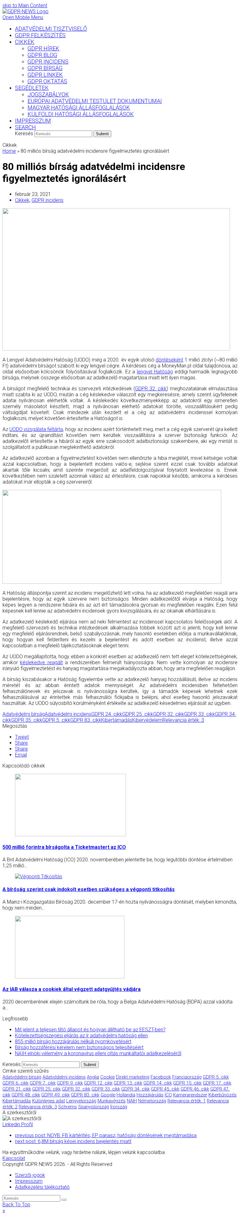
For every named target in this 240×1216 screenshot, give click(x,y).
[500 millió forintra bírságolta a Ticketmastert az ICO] (70, 835)
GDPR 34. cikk (135, 1089)
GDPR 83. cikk (85, 720)
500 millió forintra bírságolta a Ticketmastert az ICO (64, 847)
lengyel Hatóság (155, 372)
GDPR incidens (47, 200)
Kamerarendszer (190, 1095)
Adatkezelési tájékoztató (42, 1187)
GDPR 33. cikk (199, 714)
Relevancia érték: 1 (187, 1101)
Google (108, 1095)
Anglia (93, 1077)
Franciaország (187, 1077)
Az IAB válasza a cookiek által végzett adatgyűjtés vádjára (71, 989)
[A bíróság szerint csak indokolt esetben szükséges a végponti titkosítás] (38, 877)
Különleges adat (48, 1101)
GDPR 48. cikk (26, 1095)
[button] (22, 737)
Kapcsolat (13, 1158)
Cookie (107, 1077)
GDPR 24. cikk (106, 714)
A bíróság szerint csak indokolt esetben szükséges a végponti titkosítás (88, 889)
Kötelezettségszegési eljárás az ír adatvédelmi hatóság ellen (81, 1036)
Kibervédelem (147, 720)
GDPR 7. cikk (43, 1083)
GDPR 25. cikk (137, 714)
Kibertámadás (116, 720)
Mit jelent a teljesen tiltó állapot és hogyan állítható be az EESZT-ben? (90, 1030)
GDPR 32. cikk (151, 389)
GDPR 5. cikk (56, 720)
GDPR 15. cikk (187, 1083)
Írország (118, 1107)
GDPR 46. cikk (195, 1089)
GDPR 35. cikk (26, 720)
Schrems (67, 1107)
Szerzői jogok (30, 1175)
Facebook (161, 1077)
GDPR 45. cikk (165, 1089)
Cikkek (22, 200)
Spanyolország (93, 1107)
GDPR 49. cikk (55, 1095)
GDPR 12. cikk (98, 1083)
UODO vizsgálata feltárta (36, 429)
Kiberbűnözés (222, 1095)
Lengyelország (81, 1101)
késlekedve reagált (41, 662)
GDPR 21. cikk (16, 1089)
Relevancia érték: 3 (183, 720)
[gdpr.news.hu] (120, 11)
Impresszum (28, 1181)
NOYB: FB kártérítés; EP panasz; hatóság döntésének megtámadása (106, 1135)
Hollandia (126, 1095)
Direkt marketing (132, 1077)
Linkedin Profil (17, 1124)
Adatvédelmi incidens (68, 714)
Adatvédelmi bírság (23, 714)
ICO (168, 1095)
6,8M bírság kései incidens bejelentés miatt (73, 1141)
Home (9, 151)
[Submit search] (64, 1200)
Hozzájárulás (150, 1095)
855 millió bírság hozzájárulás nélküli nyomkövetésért (73, 1041)
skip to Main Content (24, 5)
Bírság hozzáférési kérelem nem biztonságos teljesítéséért (79, 1047)
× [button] (3, 1210)
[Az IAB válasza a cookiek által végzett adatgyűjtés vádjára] (69, 977)
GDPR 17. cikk (217, 1083)
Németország (152, 1101)
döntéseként (169, 360)
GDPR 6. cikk (15, 1083)
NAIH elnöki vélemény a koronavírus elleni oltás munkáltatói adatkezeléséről (98, 1053)
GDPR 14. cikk (157, 1083)
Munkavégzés (112, 1101)
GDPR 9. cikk (70, 1083)
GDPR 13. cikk (128, 1083)
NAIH (132, 1101)
